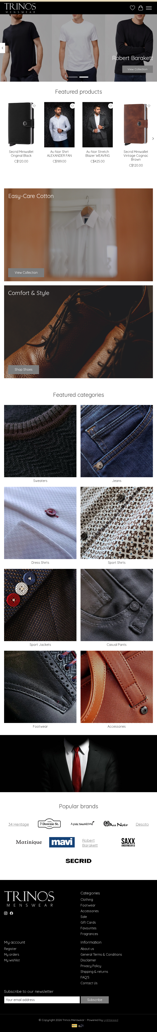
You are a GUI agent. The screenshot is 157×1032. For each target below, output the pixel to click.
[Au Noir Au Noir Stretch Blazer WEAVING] (98, 124)
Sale (84, 917)
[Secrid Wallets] (78, 861)
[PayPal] (74, 1026)
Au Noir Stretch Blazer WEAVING (97, 154)
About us (87, 949)
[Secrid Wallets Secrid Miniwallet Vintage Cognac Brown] (136, 124)
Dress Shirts (40, 562)
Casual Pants (117, 645)
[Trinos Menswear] (20, 8)
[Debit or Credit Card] (81, 1026)
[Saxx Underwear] (128, 843)
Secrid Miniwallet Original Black (21, 154)
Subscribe (94, 1000)
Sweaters (40, 481)
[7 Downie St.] (49, 824)
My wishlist (12, 960)
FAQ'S (85, 977)
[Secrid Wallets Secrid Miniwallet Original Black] (21, 124)
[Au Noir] (115, 824)
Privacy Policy (91, 966)
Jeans (116, 481)
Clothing (87, 899)
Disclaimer (88, 960)
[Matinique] (28, 843)
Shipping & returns (94, 972)
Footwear (40, 726)
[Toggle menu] (149, 8)
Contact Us (89, 983)
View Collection (137, 69)
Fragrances (89, 934)
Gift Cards (88, 922)
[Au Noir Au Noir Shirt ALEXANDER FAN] (59, 124)
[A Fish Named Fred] (82, 824)
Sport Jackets (40, 645)
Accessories (117, 726)
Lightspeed (111, 1020)
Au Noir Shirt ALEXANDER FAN (59, 154)
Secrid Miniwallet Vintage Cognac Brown (135, 155)
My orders (11, 954)
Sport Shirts (117, 562)
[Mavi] (62, 843)
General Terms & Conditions (101, 954)
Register (10, 949)
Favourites (88, 928)
